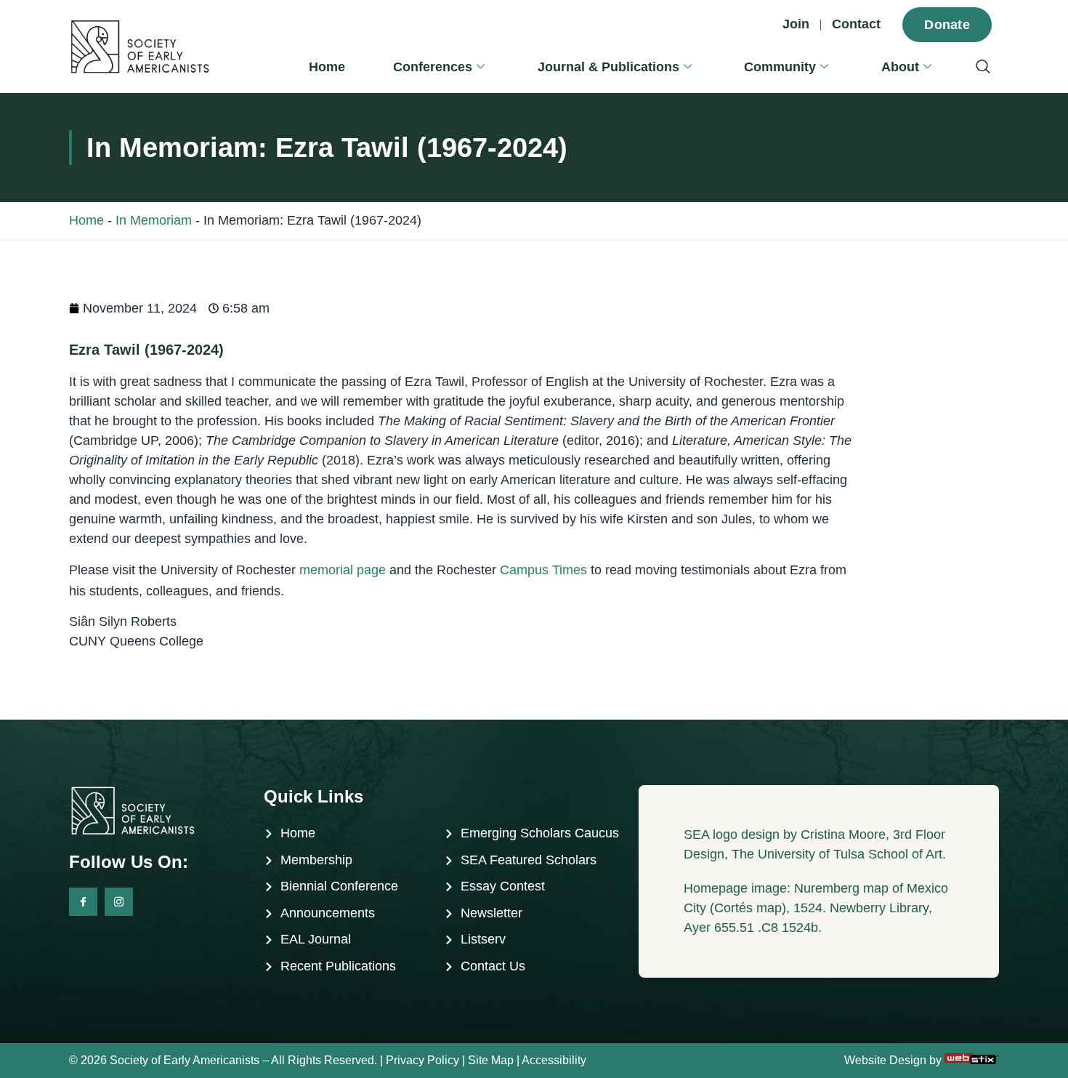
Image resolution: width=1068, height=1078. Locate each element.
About (900, 67)
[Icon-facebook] (83, 902)
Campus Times (543, 570)
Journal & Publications (608, 67)
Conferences (432, 67)
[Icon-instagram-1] (119, 902)
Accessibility (554, 1060)
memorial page (342, 570)
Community (780, 67)
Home (327, 67)
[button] (975, 67)
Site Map (491, 1060)
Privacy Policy (422, 1060)
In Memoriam (154, 220)
